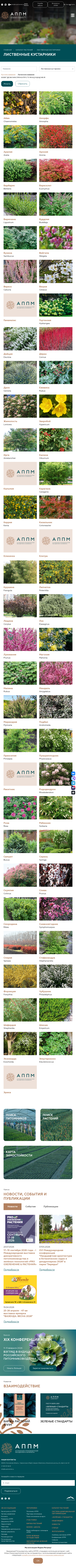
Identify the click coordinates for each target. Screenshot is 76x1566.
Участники (32, 1520)
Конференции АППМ (59, 1537)
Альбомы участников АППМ (61, 1535)
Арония (43, 152)
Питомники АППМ (32, 1511)
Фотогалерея (58, 1531)
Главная (8, 50)
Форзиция (10, 991)
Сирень (43, 857)
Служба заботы (40, 4)
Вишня (43, 287)
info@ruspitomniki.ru (7, 1469)
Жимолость (10, 421)
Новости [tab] (13, 1207)
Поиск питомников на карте (36, 1516)
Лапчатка (44, 587)
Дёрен (43, 354)
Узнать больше (14, 1368)
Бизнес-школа (33, 1527)
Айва (7, 118)
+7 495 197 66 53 (6, 1466)
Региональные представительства (8, 1540)
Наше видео (57, 1521)
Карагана (44, 489)
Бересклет (45, 186)
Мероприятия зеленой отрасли (37, 1542)
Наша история (6, 1524)
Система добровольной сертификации (63, 1512)
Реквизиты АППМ (7, 1519)
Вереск (8, 287)
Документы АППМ (7, 1521)
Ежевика (44, 388)
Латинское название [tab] (26, 75)
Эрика (7, 1092)
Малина (8, 688)
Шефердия (10, 1025)
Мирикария (10, 722)
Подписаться (10, 1491)
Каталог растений (24, 50)
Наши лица (4, 1526)
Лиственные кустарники (48, 50)
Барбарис (9, 186)
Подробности (11, 1270)
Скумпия (9, 890)
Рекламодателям (7, 1536)
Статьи (55, 1528)
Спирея (8, 958)
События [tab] (30, 1207)
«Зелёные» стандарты (62, 1517)
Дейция (8, 354)
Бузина (8, 253)
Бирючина (10, 219)
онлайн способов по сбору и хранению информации (43, 1555)
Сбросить (22, 84)
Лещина (8, 621)
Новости (56, 1524)
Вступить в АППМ (55, 4)
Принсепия (10, 756)
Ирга (6, 455)
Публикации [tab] (51, 1207)
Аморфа (44, 118)
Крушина (9, 587)
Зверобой (45, 421)
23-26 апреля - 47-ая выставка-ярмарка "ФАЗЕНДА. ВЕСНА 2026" (18, 1314)
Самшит (8, 857)
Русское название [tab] (8, 75)
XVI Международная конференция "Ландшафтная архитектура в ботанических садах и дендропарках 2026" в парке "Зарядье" (55, 1257)
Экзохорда (10, 1059)
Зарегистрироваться (43, 1368)
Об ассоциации (8, 1508)
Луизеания (10, 655)
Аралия (8, 152)
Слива (42, 890)
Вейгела (44, 253)
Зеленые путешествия (59, 1542)
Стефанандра (47, 958)
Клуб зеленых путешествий (33, 1537)
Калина (43, 455)
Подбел (43, 722)
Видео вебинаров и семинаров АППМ (37, 1531)
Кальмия (9, 489)
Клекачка (9, 556)
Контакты (4, 1516)
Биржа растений (34, 1523)
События (55, 1540)
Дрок (7, 388)
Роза (6, 823)
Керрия (8, 522)
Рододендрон (47, 789)
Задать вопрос (26, 4)
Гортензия (45, 320)
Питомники (32, 1508)
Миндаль (44, 688)
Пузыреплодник (48, 756)
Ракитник (9, 789)
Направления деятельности (10, 1529)
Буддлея (44, 219)
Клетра (43, 556)
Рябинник (45, 823)
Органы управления (8, 1514)
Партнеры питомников (34, 1514)
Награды (4, 1534)
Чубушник (45, 991)
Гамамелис (10, 320)
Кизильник (45, 522)
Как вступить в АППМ (8, 1511)
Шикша (43, 1025)
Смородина (10, 924)
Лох (41, 621)
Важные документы (8, 1531)
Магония (44, 655)
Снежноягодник (48, 924)
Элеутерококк (47, 1059)
